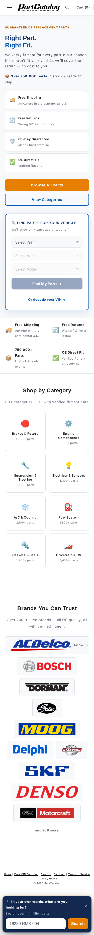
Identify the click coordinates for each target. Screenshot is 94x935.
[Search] (67, 7)
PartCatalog (52, 883)
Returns (46, 874)
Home (8, 874)
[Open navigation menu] (9, 7)
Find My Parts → (47, 283)
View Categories (47, 199)
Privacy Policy (48, 878)
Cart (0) (83, 7)
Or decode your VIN (47, 299)
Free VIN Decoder (26, 874)
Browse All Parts (47, 185)
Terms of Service (79, 874)
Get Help (59, 874)
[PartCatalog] (39, 7)
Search (78, 924)
